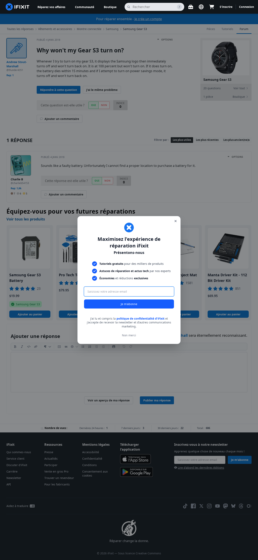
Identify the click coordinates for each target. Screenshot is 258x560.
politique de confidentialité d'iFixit (140, 318)
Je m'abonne (129, 304)
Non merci (129, 335)
